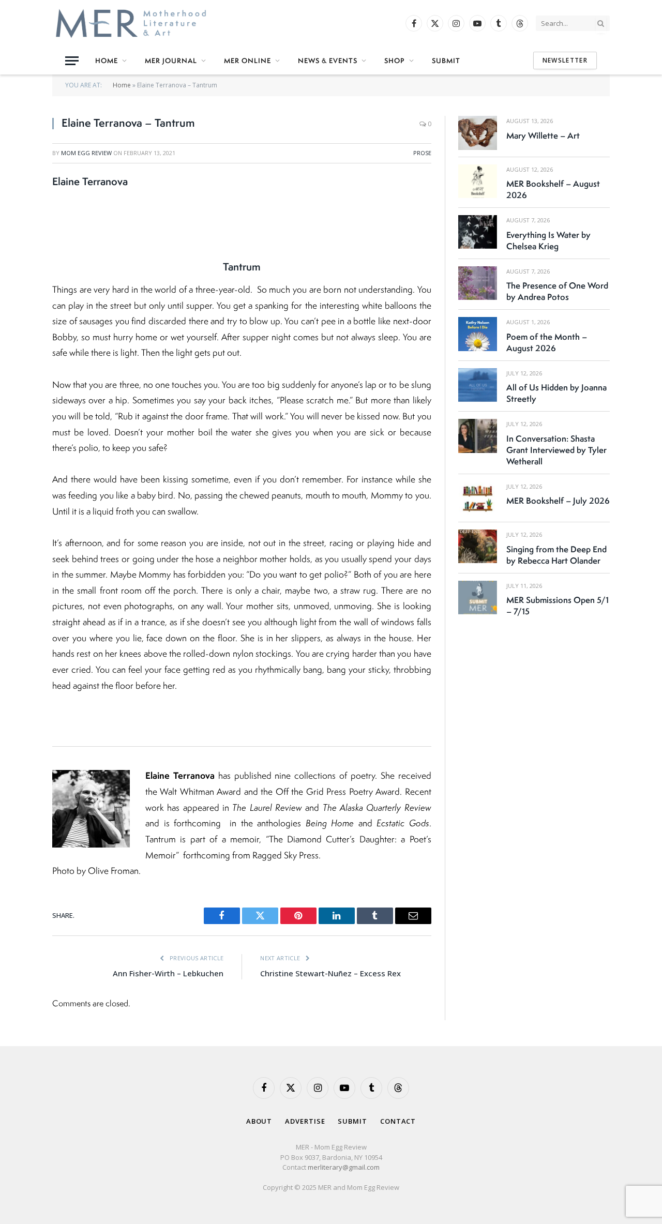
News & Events (327, 60)
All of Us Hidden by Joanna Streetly (556, 393)
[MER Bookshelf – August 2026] (477, 181)
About (259, 1121)
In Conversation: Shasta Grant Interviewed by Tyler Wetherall (556, 450)
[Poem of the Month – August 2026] (477, 334)
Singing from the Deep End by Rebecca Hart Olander (556, 554)
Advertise (305, 1121)
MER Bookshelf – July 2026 (558, 500)
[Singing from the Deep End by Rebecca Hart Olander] (477, 546)
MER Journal (171, 60)
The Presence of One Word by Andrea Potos (557, 291)
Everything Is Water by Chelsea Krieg (548, 240)
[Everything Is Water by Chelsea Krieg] (477, 232)
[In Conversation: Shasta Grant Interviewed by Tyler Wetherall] (477, 435)
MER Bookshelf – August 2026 (553, 189)
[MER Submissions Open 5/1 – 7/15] (477, 597)
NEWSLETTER (565, 60)
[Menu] (72, 60)
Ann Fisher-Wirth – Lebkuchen (168, 973)
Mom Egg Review (86, 153)
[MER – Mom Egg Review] (130, 23)
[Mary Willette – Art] (477, 132)
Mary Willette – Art (543, 135)
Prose (422, 153)
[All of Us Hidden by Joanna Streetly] (477, 385)
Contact (398, 1121)
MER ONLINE (247, 60)
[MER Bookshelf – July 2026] (477, 498)
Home (106, 60)
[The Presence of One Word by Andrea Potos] (477, 283)
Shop (394, 60)
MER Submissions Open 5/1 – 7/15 (557, 605)
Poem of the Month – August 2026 (546, 342)
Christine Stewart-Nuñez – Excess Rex (330, 973)
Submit (446, 60)
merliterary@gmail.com (344, 1167)
